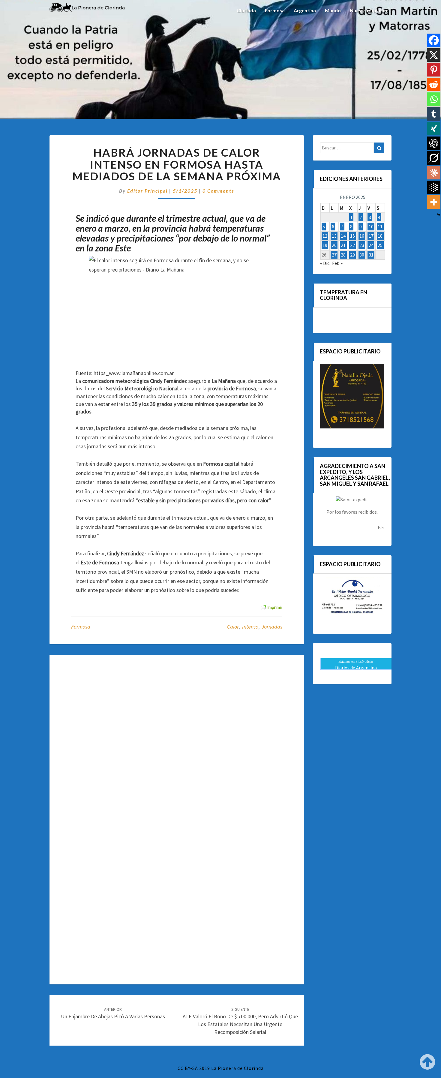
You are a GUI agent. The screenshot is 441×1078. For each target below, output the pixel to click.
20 (334, 245)
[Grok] (433, 158)
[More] (433, 202)
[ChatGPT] (433, 143)
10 (371, 227)
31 (371, 255)
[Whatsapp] (433, 99)
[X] (433, 55)
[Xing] (433, 128)
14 (343, 236)
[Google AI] (433, 187)
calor (233, 626)
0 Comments (218, 191)
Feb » (337, 263)
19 (324, 245)
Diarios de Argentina (356, 668)
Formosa (275, 10)
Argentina (305, 10)
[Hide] (438, 214)
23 (361, 245)
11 (380, 227)
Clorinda (246, 10)
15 (352, 236)
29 (352, 255)
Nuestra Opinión (368, 10)
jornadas (272, 626)
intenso (250, 626)
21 (343, 245)
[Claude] (433, 172)
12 (324, 236)
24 (371, 245)
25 (380, 245)
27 (334, 255)
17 (371, 236)
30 (361, 255)
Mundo (333, 10)
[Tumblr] (433, 114)
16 (361, 236)
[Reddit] (433, 84)
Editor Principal (147, 191)
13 (334, 236)
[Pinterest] (433, 70)
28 (343, 255)
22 (352, 245)
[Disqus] (176, 741)
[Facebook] (433, 40)
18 (380, 236)
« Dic (324, 263)
